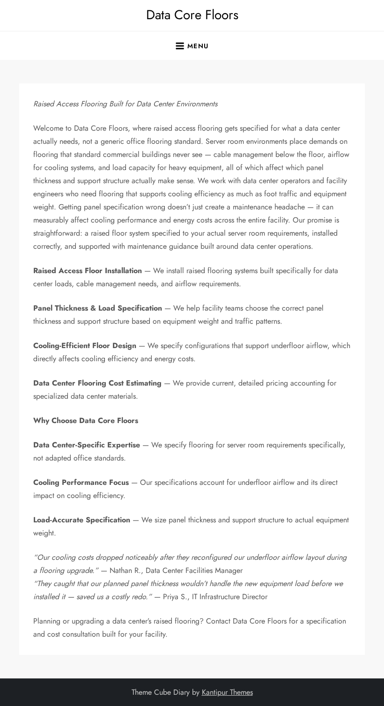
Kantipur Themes (227, 692)
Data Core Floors (192, 14)
